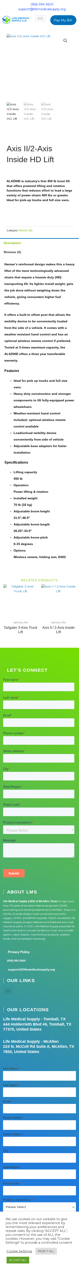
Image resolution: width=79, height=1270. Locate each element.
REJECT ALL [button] (46, 1251)
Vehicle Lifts (25, 230)
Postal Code (11, 1183)
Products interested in (17, 1199)
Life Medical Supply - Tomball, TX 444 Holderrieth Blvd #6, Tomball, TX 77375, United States (37, 1024)
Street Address (13, 1134)
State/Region (11, 1167)
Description (12, 243)
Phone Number (13, 1117)
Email (7, 1101)
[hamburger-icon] (40, 18)
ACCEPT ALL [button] (18, 1260)
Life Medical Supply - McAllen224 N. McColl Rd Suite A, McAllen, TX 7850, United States (38, 1046)
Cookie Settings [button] (19, 1251)
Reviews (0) (12, 252)
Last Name (10, 1085)
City (6, 1150)
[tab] (39, 242)
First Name (10, 1068)
